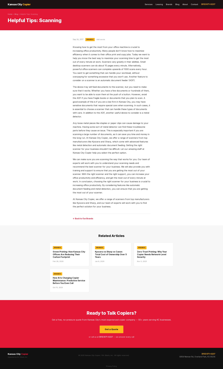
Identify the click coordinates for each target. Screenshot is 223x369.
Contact (194, 4)
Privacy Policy (111, 366)
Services (149, 4)
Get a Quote (111, 329)
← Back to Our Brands (83, 218)
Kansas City (19, 4)
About (185, 4)
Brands (169, 4)
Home (10, 14)
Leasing (159, 4)
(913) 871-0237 (208, 4)
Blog (177, 4)
